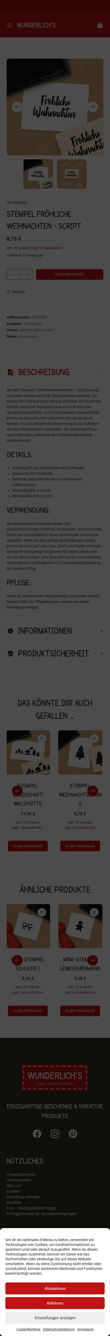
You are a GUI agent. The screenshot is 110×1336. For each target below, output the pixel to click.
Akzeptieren (55, 1288)
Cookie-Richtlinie (28, 1329)
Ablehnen (55, 1303)
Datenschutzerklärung (59, 1329)
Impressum (85, 1329)
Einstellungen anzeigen (55, 1317)
